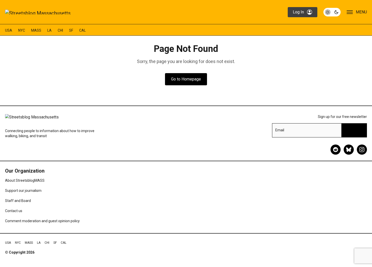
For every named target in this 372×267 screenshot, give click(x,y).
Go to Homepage (186, 79)
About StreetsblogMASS (25, 180)
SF (71, 30)
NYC (21, 30)
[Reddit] (335, 150)
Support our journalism (23, 191)
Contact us (13, 211)
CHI (60, 30)
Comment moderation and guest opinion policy (42, 221)
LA (49, 30)
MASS (36, 30)
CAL (82, 30)
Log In (298, 12)
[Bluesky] (349, 150)
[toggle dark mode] (332, 12)
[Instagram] (362, 150)
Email (279, 130)
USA (8, 30)
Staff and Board (18, 201)
